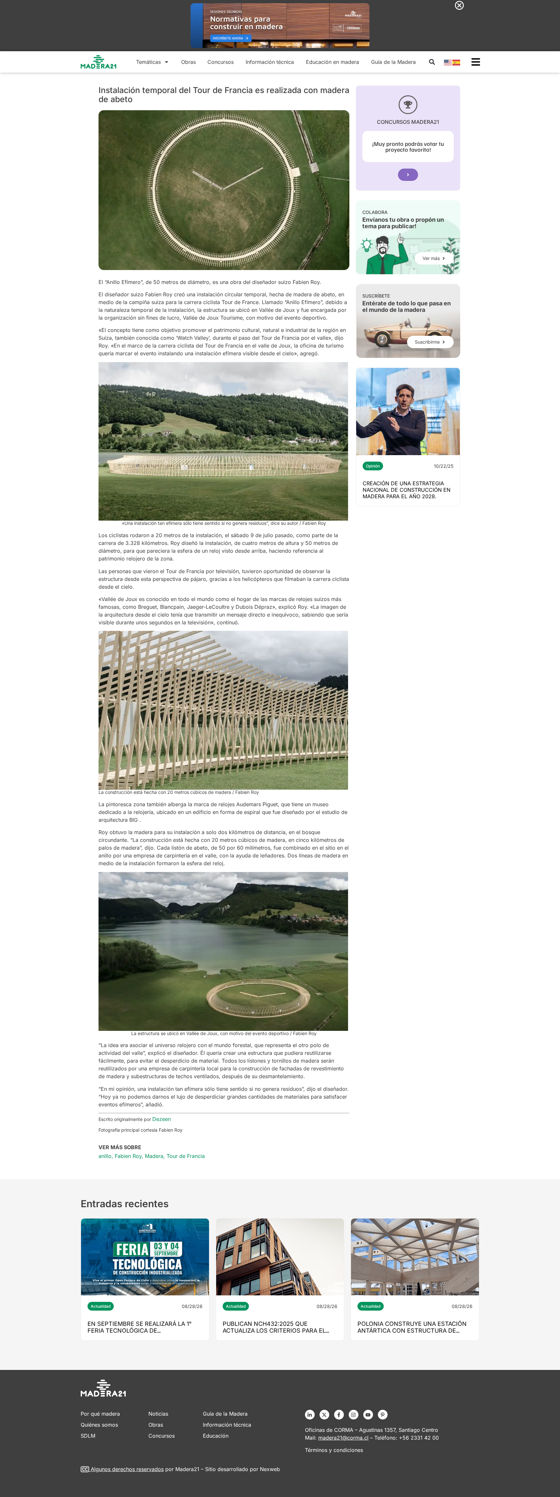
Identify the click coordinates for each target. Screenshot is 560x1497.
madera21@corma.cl (343, 1437)
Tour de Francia (186, 1156)
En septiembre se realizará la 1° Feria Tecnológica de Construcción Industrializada (140, 1330)
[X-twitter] (324, 1415)
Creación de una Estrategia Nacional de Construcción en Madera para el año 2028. (406, 490)
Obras (188, 62)
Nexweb (270, 1469)
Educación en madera (332, 62)
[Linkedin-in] (310, 1415)
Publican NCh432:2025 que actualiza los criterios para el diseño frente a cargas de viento (278, 1330)
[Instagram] (353, 1415)
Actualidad (101, 1306)
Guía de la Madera (393, 62)
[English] (448, 62)
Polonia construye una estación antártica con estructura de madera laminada (412, 1330)
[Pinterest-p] (383, 1415)
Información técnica (270, 62)
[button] (431, 62)
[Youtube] (368, 1415)
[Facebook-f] (339, 1415)
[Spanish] (456, 62)
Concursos (220, 62)
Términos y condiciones (334, 1450)
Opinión (373, 466)
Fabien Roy (128, 1156)
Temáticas (148, 62)
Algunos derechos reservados (127, 1469)
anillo (105, 1156)
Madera (154, 1156)
